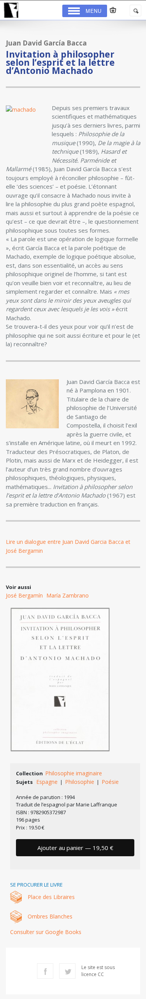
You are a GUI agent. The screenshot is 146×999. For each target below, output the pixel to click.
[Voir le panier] (113, 10)
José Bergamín (24, 595)
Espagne (47, 781)
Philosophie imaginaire (73, 773)
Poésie (110, 781)
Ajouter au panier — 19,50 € (75, 848)
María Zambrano (67, 595)
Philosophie (79, 781)
